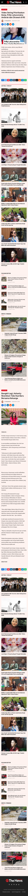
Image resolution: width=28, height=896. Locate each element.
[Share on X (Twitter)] (5, 24)
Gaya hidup (4, 9)
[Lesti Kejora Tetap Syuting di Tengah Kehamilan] (14, 156)
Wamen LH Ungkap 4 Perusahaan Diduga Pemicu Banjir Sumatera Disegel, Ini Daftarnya (17, 279)
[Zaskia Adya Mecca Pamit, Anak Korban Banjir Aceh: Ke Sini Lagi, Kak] (14, 215)
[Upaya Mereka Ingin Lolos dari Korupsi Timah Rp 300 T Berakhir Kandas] (4, 307)
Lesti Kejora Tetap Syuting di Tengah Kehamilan (13, 165)
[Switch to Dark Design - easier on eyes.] (26, 2)
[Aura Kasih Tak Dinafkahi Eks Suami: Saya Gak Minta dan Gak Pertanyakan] (14, 235)
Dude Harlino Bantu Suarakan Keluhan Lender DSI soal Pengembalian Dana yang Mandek (13, 184)
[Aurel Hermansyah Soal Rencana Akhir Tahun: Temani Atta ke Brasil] (14, 136)
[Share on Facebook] (2, 24)
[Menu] (2, 2)
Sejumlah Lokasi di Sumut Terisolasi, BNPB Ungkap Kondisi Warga (15, 334)
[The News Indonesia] (14, 2)
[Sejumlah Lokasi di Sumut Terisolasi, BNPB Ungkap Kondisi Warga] (14, 324)
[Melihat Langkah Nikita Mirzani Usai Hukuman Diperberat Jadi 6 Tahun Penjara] (14, 194)
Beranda (3, 6)
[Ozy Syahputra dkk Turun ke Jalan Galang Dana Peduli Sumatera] (14, 95)
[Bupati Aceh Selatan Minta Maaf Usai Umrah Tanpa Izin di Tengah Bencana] (4, 294)
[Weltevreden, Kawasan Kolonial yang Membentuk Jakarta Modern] (4, 301)
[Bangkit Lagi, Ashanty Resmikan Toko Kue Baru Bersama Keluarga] (14, 416)
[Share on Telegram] (13, 24)
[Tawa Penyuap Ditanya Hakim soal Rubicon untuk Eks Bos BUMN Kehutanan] (4, 287)
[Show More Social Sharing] (16, 24)
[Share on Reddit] (10, 24)
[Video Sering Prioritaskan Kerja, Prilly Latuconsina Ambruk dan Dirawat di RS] (14, 36)
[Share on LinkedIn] (8, 24)
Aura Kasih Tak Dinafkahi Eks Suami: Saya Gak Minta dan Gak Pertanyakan (13, 244)
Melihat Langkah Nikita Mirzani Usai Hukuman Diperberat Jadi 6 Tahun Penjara (13, 204)
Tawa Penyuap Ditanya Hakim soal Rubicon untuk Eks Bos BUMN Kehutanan (15, 379)
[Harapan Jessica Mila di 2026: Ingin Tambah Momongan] (14, 255)
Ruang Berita (8, 20)
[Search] (24, 2)
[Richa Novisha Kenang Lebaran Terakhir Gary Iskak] (14, 116)
